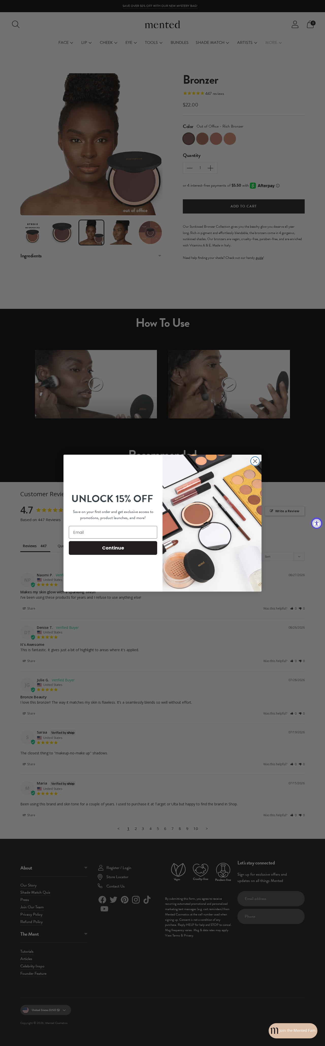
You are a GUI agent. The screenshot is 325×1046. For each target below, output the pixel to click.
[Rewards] (293, 1030)
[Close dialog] (255, 461)
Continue (113, 548)
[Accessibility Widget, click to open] (316, 523)
